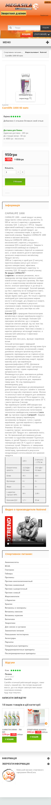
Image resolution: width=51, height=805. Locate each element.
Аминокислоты (12, 562)
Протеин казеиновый (14, 585)
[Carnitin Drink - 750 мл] (13, 717)
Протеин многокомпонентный (18, 581)
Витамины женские (14, 612)
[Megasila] (22, 6)
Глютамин (9, 570)
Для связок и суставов (15, 627)
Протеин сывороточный (16, 589)
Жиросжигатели (12, 596)
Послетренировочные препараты (20, 653)
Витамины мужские (14, 615)
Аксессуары (10, 638)
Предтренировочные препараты (20, 650)
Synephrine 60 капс (36, 730)
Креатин (8, 604)
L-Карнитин (10, 600)
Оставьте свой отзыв (33, 121)
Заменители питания (14, 631)
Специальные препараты (16, 646)
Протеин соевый (12, 593)
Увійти (47, 2)
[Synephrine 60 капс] (38, 717)
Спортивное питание (12, 52)
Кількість (9, 168)
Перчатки (9, 642)
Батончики (10, 619)
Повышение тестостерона (16, 634)
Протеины (9, 577)
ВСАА (7, 566)
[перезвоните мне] (9, 13)
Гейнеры (9, 574)
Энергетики (10, 623)
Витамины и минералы (15, 608)
